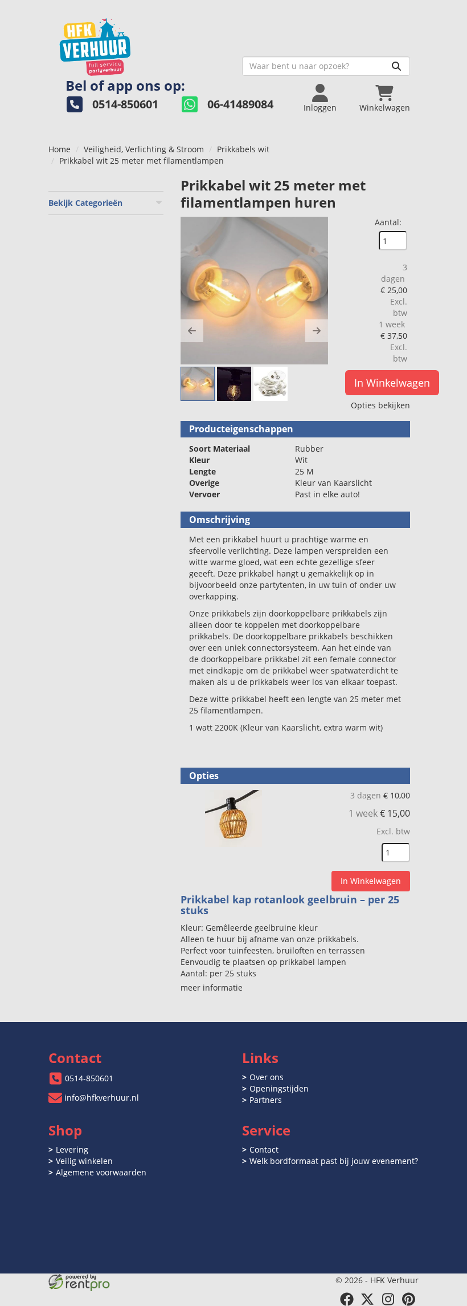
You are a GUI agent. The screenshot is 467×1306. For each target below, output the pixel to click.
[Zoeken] (396, 66)
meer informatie (212, 987)
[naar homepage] (140, 43)
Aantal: (388, 222)
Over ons (266, 1077)
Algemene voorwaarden (101, 1172)
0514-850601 (89, 1078)
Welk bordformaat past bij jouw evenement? (333, 1160)
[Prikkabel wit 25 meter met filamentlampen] (254, 290)
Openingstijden (279, 1088)
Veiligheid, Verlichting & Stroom (144, 149)
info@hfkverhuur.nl (101, 1097)
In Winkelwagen (392, 383)
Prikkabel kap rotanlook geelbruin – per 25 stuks (290, 905)
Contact (263, 1149)
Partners (265, 1099)
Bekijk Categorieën (85, 202)
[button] (192, 330)
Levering (72, 1149)
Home (59, 149)
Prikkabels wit (243, 149)
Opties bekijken (380, 405)
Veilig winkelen (84, 1160)
